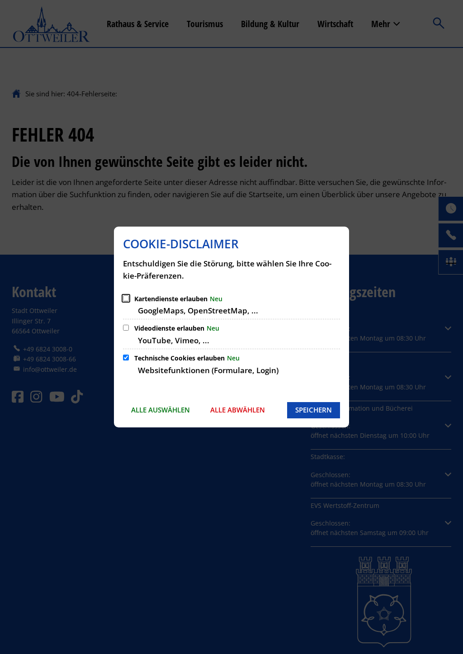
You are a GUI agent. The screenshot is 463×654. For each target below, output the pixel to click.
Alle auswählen (160, 409)
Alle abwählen (237, 409)
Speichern (313, 409)
